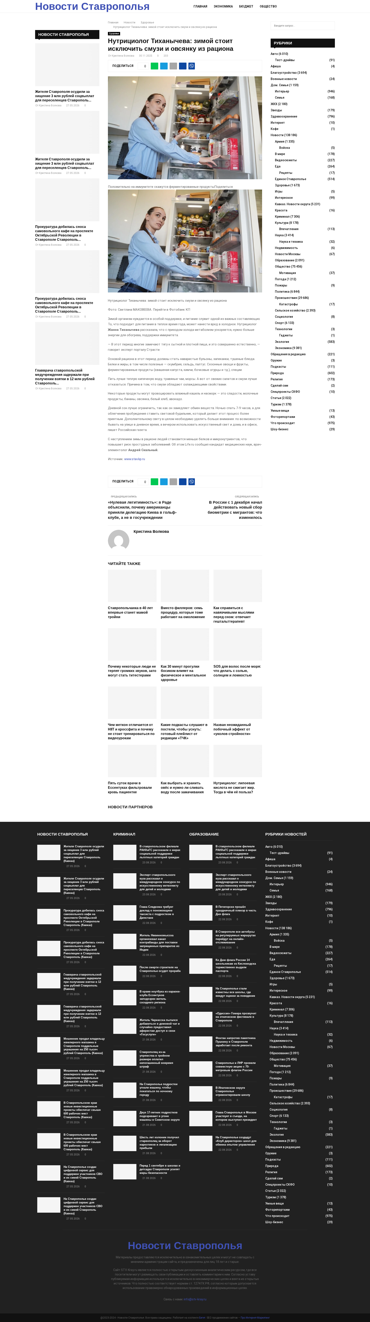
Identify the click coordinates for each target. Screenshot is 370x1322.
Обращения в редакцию (288, 354)
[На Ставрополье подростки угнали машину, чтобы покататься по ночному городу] (124, 1090)
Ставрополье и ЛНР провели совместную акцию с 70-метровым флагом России (236, 1066)
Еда (277, 166)
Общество (268, 6)
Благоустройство (284, 72)
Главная (200, 6)
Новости (277, 135)
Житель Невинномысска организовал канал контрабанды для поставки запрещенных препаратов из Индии (159, 943)
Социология (284, 316)
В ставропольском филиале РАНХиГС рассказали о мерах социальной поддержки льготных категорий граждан (160, 852)
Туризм (276, 404)
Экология (282, 341)
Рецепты (285, 173)
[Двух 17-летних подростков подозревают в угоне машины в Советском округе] (124, 1118)
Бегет (202, 1317)
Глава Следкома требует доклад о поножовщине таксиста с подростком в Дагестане (157, 912)
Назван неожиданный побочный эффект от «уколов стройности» (232, 729)
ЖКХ (274, 104)
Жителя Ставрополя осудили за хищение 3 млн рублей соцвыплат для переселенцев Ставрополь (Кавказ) (84, 854)
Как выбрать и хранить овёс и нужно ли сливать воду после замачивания (182, 787)
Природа (277, 373)
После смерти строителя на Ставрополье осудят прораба (160, 969)
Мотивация (287, 273)
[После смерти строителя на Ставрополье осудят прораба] (124, 973)
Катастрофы (288, 304)
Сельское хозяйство (290, 310)
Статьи (276, 398)
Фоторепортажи (283, 417)
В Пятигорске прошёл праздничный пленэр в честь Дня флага (236, 910)
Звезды (276, 110)
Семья (279, 97)
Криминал (282, 216)
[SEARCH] (330, 25)
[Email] (323, 6)
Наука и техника (291, 241)
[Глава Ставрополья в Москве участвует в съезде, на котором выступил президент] (200, 1118)
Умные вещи (280, 410)
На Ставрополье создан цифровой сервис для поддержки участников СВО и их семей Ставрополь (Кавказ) (83, 1174)
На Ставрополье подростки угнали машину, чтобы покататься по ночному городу (159, 1090)
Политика (282, 291)
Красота (281, 210)
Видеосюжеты (286, 160)
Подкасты (278, 366)
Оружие (276, 360)
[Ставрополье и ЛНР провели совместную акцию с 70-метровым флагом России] (200, 1069)
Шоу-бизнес (279, 429)
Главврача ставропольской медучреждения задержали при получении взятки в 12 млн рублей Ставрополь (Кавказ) (82, 982)
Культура (281, 222)
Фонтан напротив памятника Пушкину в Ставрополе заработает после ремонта (235, 1041)
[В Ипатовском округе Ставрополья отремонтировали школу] (200, 1094)
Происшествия (286, 298)
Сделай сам (279, 385)
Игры (278, 191)
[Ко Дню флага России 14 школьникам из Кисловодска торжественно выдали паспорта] (200, 966)
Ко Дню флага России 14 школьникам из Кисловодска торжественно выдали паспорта (236, 965)
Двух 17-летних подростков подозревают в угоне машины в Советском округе (160, 1116)
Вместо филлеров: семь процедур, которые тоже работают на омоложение (183, 612)
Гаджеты (286, 335)
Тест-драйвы (285, 60)
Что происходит (283, 423)
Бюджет (246, 6)
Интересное (284, 197)
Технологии (283, 329)
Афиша (276, 66)
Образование (284, 260)
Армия (279, 141)
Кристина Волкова (123, 55)
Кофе (274, 129)
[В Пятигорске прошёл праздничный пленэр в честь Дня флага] (200, 913)
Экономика (223, 6)
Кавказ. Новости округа (292, 204)
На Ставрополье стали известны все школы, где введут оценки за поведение (235, 992)
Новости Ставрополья (92, 6)
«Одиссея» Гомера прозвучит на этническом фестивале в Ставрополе (236, 1017)
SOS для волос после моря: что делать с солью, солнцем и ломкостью (237, 671)
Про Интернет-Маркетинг (255, 1317)
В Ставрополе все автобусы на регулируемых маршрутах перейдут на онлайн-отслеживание (236, 937)
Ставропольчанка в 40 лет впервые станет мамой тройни (130, 612)
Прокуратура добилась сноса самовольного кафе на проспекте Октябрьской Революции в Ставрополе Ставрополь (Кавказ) (84, 918)
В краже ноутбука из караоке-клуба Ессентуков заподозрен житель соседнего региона (160, 997)
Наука (279, 235)
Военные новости (284, 79)
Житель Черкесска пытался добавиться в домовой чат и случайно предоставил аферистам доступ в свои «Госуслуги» (160, 1027)
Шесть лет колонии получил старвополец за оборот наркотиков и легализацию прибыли (159, 1143)
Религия (277, 379)
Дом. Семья (279, 85)
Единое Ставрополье (290, 179)
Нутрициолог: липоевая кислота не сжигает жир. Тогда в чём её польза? (234, 787)
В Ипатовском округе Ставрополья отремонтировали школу (233, 1091)
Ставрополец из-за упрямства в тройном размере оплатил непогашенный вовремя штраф (156, 1059)
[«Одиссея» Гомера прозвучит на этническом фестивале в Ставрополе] (200, 1019)
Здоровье (114, 33)
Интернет (278, 122)
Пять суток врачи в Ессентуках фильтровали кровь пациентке (130, 787)
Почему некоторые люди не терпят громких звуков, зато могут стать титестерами (132, 671)
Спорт (279, 323)
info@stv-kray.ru (195, 1299)
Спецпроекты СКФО (285, 391)
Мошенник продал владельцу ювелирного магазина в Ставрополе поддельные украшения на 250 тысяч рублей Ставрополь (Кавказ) (84, 1046)
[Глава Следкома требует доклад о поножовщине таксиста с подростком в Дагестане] (124, 913)
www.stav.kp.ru (134, 459)
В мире (280, 154)
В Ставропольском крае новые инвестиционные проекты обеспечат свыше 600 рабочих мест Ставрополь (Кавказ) (82, 1110)
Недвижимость (286, 248)
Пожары (281, 285)
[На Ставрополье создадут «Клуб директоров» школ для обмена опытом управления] (200, 1143)
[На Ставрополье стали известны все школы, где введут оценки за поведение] (200, 994)
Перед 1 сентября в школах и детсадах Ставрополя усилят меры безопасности (160, 1169)
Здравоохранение (284, 116)
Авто (274, 54)
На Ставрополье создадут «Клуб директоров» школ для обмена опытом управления (236, 1141)
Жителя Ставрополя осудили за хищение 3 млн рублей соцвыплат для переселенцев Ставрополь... (64, 96)
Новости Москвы (287, 254)
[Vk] (327, 6)
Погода (280, 279)
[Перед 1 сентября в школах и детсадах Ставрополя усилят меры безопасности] (124, 1171)
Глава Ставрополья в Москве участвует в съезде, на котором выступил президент (236, 1116)
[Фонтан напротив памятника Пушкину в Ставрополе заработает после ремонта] (200, 1044)
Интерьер (282, 91)
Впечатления (288, 229)
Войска (284, 147)
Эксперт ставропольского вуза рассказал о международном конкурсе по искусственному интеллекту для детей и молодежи (160, 882)
